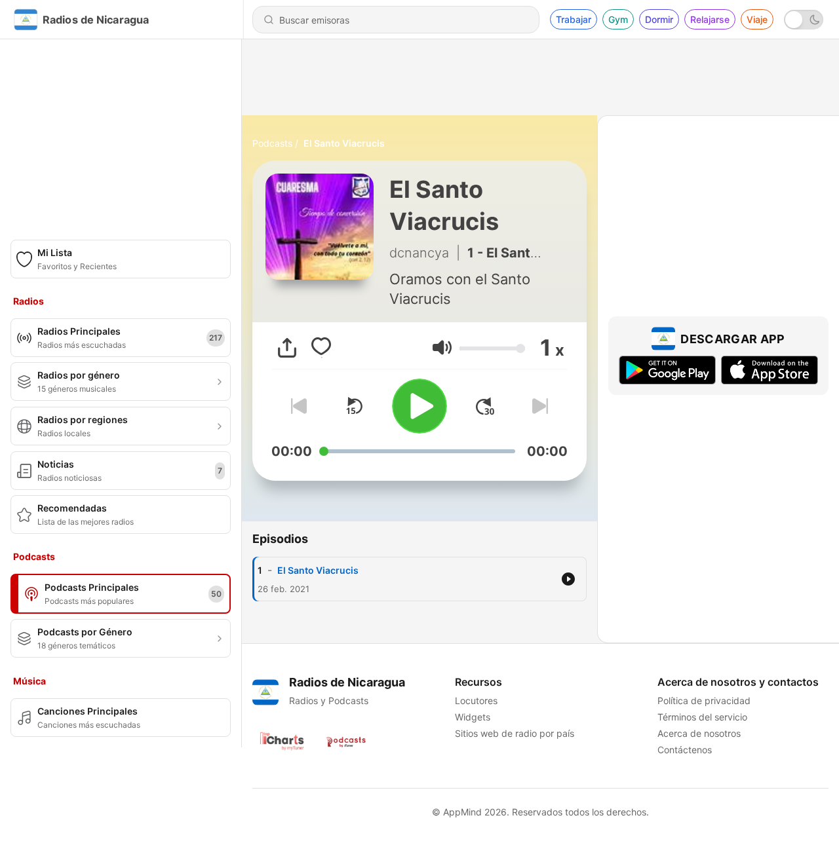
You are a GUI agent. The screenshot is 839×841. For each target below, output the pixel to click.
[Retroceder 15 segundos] (354, 406)
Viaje (757, 19)
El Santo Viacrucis (344, 143)
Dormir (659, 19)
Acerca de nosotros (699, 733)
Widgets (472, 716)
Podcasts (272, 143)
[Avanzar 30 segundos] (485, 406)
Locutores (476, 700)
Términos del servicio (702, 716)
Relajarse (710, 19)
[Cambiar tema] (803, 19)
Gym (618, 19)
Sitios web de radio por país (514, 733)
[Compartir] (287, 347)
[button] (442, 347)
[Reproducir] (419, 406)
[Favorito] (321, 347)
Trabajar (573, 19)
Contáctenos (684, 749)
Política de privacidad (704, 700)
